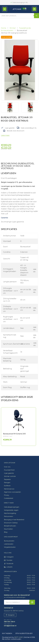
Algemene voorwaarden (12, 492)
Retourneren (8, 516)
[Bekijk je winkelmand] (34, 9)
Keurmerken (8, 529)
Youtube (9, 560)
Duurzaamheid (9, 470)
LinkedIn (9, 567)
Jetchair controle (10, 476)
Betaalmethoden (10, 526)
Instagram (10, 557)
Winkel (13, 28)
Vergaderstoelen (10, 547)
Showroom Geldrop (11, 523)
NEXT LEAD (18, 637)
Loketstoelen (8, 544)
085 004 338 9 (9, 620)
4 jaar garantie (9, 473)
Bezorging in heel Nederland (14, 520)
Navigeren (11, 615)
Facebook (9, 563)
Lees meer (5, 135)
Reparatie (7, 479)
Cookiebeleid (8, 498)
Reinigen (7, 482)
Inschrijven (32, 602)
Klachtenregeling (10, 513)
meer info (34, 270)
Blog (5, 532)
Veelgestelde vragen (11, 510)
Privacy (6, 495)
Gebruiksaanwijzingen (11, 507)
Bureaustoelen (9, 541)
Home (3, 28)
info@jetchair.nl (10, 624)
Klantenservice (9, 489)
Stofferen (7, 486)
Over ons (7, 467)
